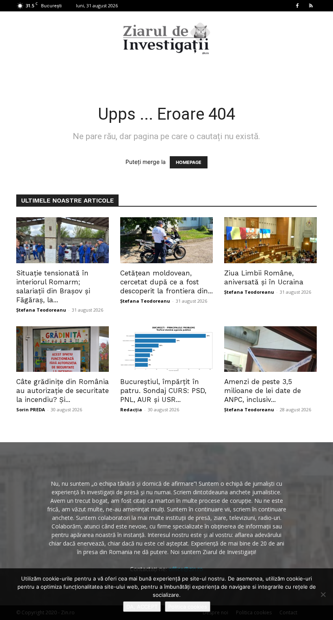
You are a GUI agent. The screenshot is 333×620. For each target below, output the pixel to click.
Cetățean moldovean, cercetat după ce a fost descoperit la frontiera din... (166, 282)
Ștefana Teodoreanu (41, 310)
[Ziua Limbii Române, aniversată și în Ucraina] (270, 240)
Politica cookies (187, 606)
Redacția (131, 409)
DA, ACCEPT (142, 606)
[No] (323, 594)
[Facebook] (297, 5)
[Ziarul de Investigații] (166, 38)
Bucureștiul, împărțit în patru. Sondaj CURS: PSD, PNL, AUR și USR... (163, 391)
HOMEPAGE (188, 162)
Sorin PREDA (30, 409)
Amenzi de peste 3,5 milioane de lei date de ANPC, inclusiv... (262, 391)
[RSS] (311, 5)
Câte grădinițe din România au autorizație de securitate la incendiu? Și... (62, 391)
